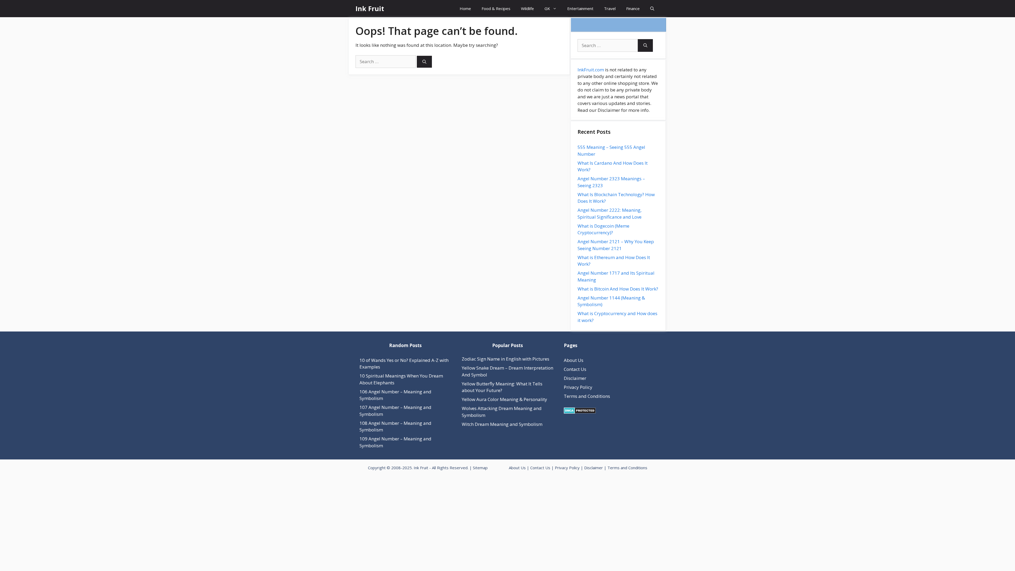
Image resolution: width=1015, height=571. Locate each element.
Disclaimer (575, 378)
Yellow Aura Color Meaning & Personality (504, 399)
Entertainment (580, 8)
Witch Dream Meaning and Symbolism (502, 424)
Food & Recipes (496, 8)
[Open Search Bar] (652, 8)
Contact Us (575, 369)
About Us (573, 360)
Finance (633, 8)
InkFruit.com (591, 70)
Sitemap (480, 467)
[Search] (424, 62)
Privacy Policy (578, 387)
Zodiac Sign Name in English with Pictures (505, 359)
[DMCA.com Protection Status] (580, 412)
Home (465, 8)
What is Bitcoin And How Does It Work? (618, 289)
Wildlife (527, 8)
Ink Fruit (370, 8)
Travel (610, 8)
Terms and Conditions (587, 396)
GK (547, 8)
